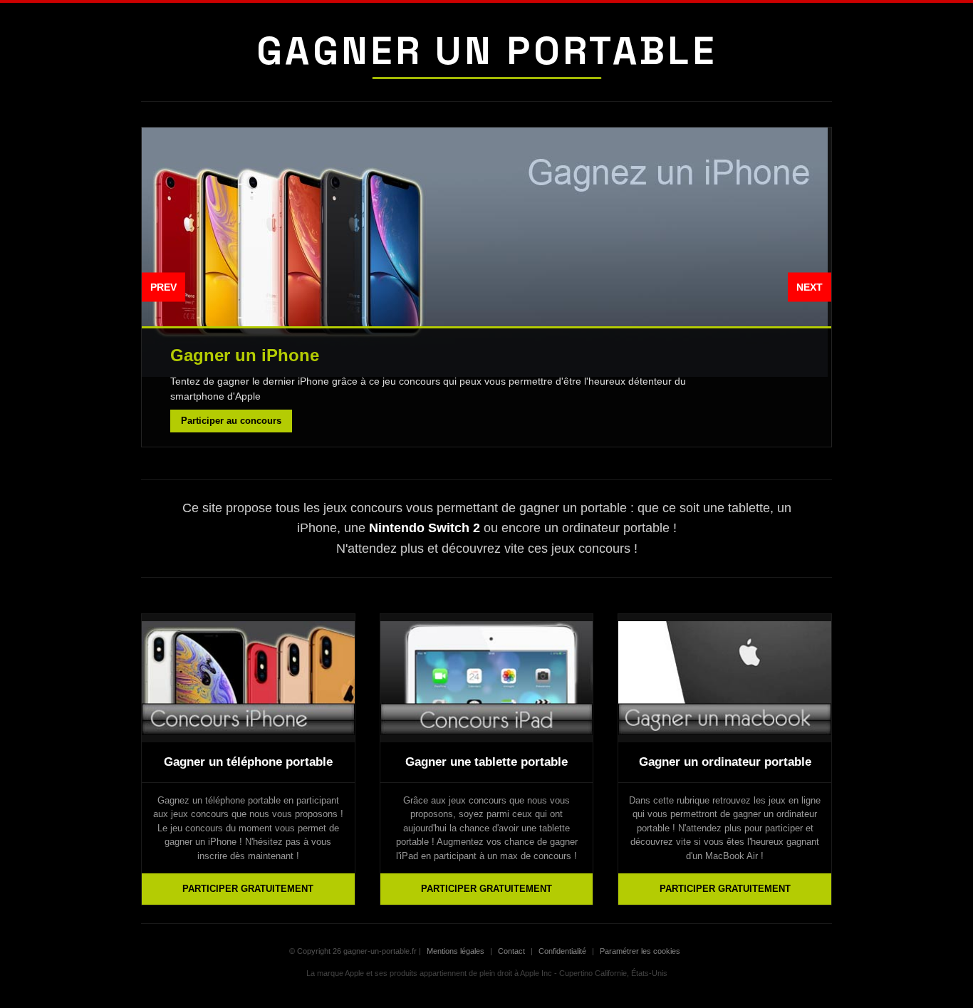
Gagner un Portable (486, 51)
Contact (511, 951)
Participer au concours (231, 420)
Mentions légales (455, 951)
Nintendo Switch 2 (424, 528)
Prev (163, 286)
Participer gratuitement (247, 888)
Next (809, 286)
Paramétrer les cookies (640, 951)
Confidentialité (562, 951)
